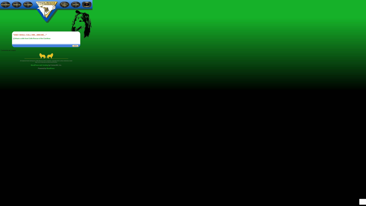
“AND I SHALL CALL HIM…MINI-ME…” (30, 35)
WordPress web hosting (39, 65)
